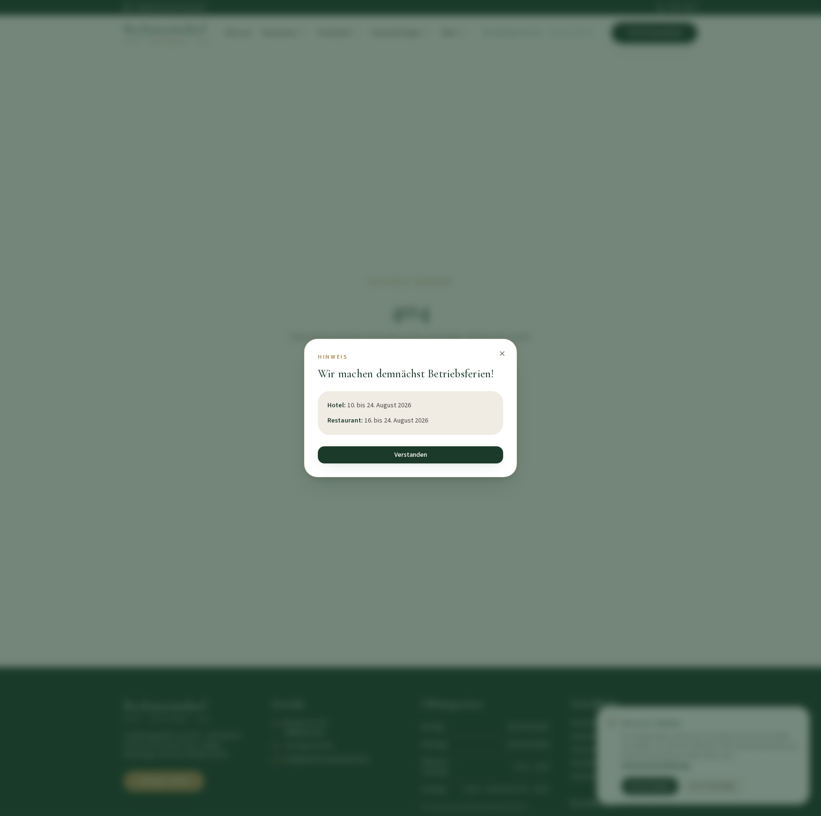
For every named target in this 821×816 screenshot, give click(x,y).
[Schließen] (502, 353)
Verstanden (410, 455)
